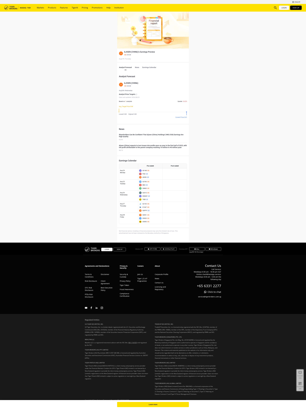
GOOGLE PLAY (170, 249)
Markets (40, 7)
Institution (119, 7)
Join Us (140, 274)
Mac (197, 249)
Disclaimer (105, 274)
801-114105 (132, 343)
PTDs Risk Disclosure (89, 295)
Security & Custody (124, 275)
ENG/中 (297, 2)
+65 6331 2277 (209, 285)
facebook (91, 308)
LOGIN (284, 8)
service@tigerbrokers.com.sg (209, 297)
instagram (102, 308)
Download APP (300, 388)
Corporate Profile (161, 274)
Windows (214, 249)
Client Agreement (105, 282)
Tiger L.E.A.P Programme (142, 279)
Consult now (300, 377)
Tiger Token (124, 285)
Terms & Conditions (89, 275)
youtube (86, 308)
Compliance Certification (124, 294)
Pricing (85, 7)
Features (64, 7)
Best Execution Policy (106, 289)
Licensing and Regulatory (160, 288)
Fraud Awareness (127, 289)
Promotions (97, 7)
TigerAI (75, 7)
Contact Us (159, 283)
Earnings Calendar (149, 67)
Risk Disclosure (91, 281)
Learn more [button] (153, 404)
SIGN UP (296, 8)
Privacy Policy (125, 281)
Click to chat (214, 291)
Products (52, 7)
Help (108, 7)
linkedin (96, 308)
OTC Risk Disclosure (89, 289)
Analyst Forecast (125, 67)
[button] (153, 53)
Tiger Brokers (17, 8)
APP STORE (153, 249)
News (137, 67)
